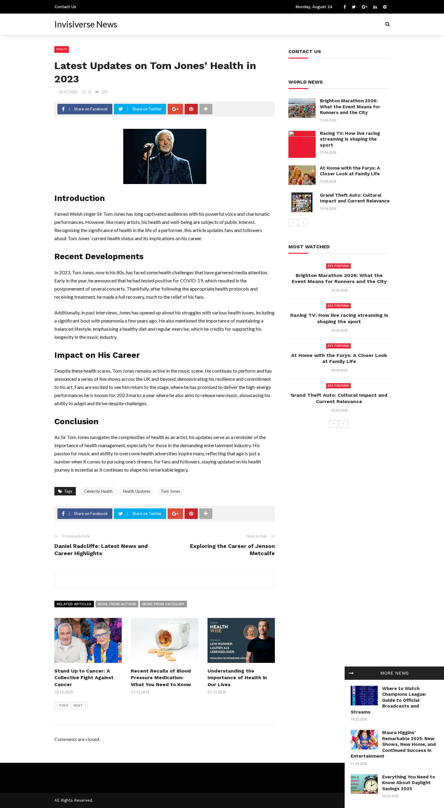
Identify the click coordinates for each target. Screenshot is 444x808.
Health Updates (136, 491)
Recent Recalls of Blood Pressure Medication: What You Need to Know (161, 677)
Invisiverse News (85, 24)
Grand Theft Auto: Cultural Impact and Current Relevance (355, 198)
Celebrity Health (98, 491)
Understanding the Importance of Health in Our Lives (237, 677)
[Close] (351, 673)
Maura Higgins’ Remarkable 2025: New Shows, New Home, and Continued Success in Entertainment (393, 744)
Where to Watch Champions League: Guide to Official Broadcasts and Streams (388, 700)
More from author (117, 604)
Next (78, 706)
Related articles (74, 604)
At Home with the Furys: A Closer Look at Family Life (350, 171)
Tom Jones (170, 491)
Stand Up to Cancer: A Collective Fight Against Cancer (84, 677)
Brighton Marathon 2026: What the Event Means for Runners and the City (350, 106)
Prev (64, 706)
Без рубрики (338, 266)
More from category (163, 604)
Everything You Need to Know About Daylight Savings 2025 (408, 782)
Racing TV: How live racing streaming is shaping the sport (350, 139)
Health (61, 49)
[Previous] (293, 222)
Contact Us (65, 7)
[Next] (303, 222)
